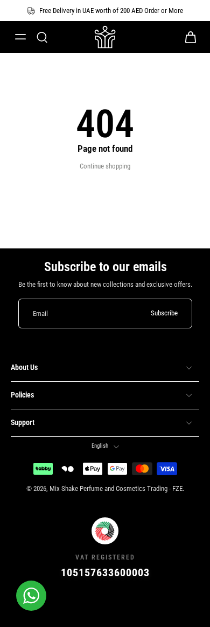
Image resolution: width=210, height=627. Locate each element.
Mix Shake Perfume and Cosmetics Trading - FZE (116, 488)
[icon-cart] (187, 37)
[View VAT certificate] (105, 603)
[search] (42, 37)
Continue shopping (105, 166)
